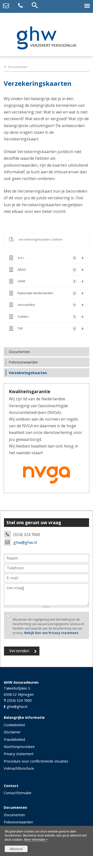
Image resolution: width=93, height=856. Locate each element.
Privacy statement (18, 753)
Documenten (18, 67)
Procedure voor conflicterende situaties (36, 761)
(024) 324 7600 (19, 700)
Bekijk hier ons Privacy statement (51, 633)
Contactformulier (17, 792)
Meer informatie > (36, 839)
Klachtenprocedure (19, 746)
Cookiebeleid (14, 724)
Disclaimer (12, 732)
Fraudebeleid (14, 739)
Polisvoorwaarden (18, 822)
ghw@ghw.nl (25, 542)
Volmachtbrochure (19, 768)
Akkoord (16, 849)
